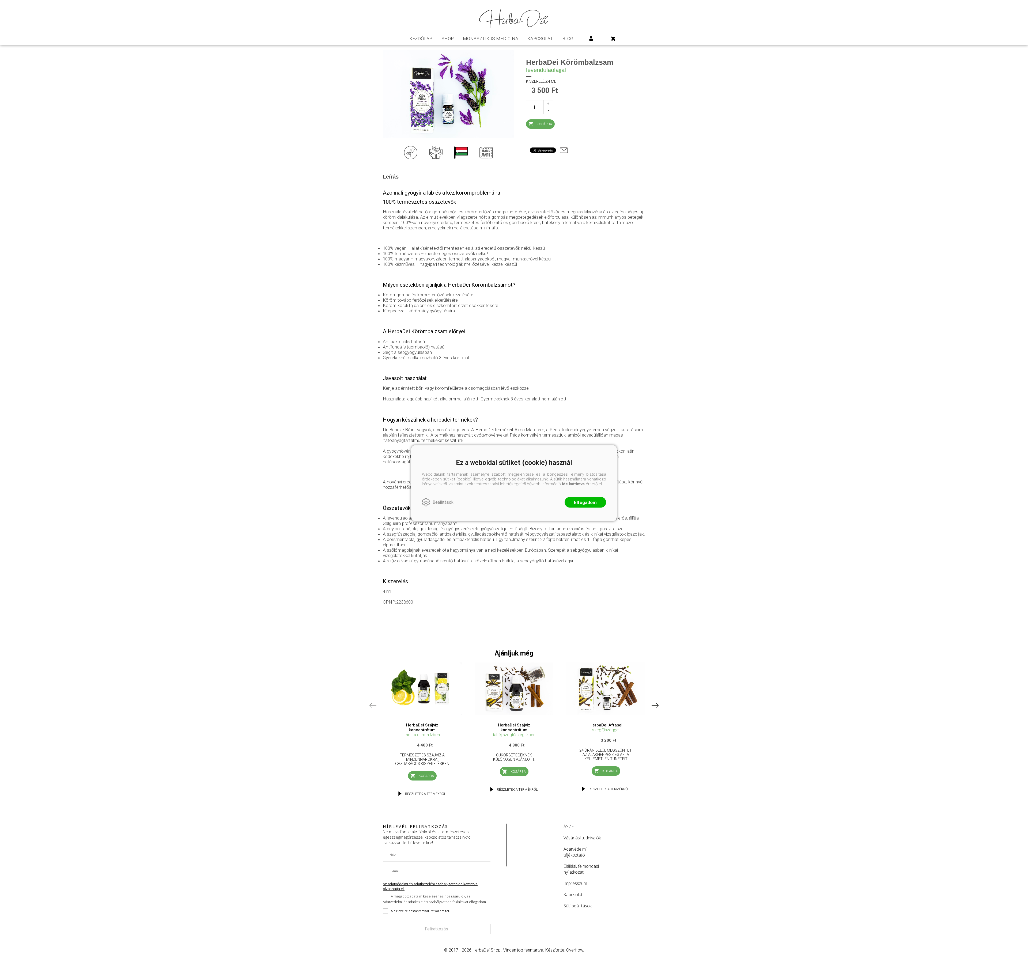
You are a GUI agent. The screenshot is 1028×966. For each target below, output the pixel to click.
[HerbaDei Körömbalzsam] (448, 94)
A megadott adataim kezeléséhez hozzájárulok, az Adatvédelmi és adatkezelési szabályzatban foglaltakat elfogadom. (435, 899)
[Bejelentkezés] (591, 38)
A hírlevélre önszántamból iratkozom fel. (420, 911)
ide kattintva (573, 483)
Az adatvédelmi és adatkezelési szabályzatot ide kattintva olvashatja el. (430, 886)
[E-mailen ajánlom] (564, 150)
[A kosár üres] (613, 38)
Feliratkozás (436, 928)
